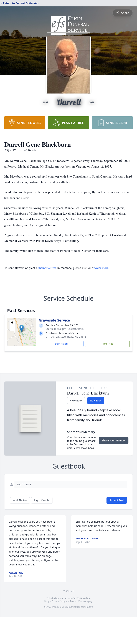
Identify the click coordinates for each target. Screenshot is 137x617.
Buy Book (95, 400)
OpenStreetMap (72, 606)
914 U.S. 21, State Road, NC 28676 (66, 336)
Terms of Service (78, 601)
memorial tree (47, 267)
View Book (76, 400)
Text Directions (61, 343)
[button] (21, 328)
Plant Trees (107, 343)
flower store (100, 267)
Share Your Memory (113, 440)
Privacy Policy (58, 601)
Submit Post (117, 500)
